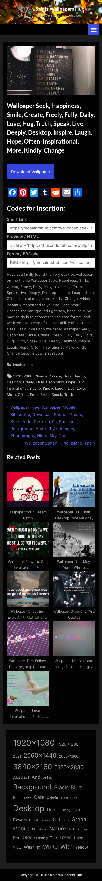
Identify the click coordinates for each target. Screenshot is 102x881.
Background (32, 787)
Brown (26, 798)
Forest (33, 820)
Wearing (32, 847)
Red (17, 837)
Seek (34, 395)
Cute (73, 798)
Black (61, 787)
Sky (27, 837)
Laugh (60, 388)
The (53, 837)
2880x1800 (68, 756)
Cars (39, 797)
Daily (67, 376)
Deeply (79, 376)
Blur (16, 797)
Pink (71, 829)
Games (45, 820)
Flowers (20, 820)
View (17, 847)
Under (79, 838)
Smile (45, 395)
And (36, 777)
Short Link (17, 219)
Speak (57, 395)
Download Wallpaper (30, 171)
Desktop (14, 382)
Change (41, 376)
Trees (65, 837)
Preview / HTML (23, 236)
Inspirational (23, 365)
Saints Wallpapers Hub (59, 9)
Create (55, 376)
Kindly (48, 388)
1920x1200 (67, 744)
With (66, 846)
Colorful (53, 798)
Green (79, 819)
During (65, 810)
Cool (64, 798)
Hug (81, 382)
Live (71, 388)
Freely (28, 382)
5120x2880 (22, 376)
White (50, 846)
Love (81, 388)
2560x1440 (40, 755)
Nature (57, 829)
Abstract (21, 777)
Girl (56, 819)
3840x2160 (32, 766)
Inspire (35, 388)
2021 (17, 756)
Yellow (81, 847)
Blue (76, 787)
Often (23, 395)
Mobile (21, 828)
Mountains (39, 829)
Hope (70, 382)
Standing (41, 838)
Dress (52, 809)
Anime (47, 777)
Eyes (76, 810)
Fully (40, 382)
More (11, 395)
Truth (68, 395)
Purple (82, 829)
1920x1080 (34, 742)
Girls (66, 820)
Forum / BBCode (23, 253)
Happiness (55, 382)
